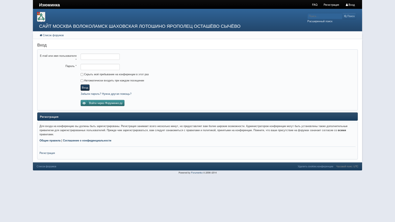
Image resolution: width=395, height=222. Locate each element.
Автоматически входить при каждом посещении (113, 80)
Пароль (71, 66)
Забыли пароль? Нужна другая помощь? (106, 94)
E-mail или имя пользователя (58, 58)
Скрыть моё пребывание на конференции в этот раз (116, 74)
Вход (85, 87)
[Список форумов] (156, 17)
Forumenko (197, 172)
